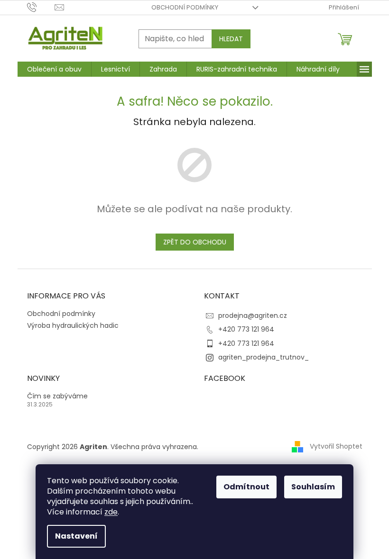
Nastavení (76, 536)
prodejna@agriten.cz (252, 315)
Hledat (231, 39)
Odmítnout (246, 486)
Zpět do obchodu (194, 242)
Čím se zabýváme (57, 396)
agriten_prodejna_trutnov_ (263, 357)
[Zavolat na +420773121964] (41, 6)
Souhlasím (313, 486)
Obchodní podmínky (184, 7)
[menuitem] (54, 69)
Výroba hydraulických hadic (73, 325)
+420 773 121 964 (246, 329)
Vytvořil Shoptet (336, 446)
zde (111, 511)
